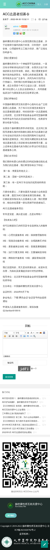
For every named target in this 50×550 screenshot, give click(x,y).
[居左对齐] (9, 336)
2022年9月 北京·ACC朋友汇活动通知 (18, 428)
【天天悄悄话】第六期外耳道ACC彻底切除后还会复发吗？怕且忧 (21, 420)
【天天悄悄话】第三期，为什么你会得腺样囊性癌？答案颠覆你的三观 (21, 417)
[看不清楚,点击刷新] (24, 368)
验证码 (10, 362)
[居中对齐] (13, 336)
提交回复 (9, 376)
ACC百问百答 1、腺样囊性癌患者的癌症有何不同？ (21, 398)
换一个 (34, 368)
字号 (17, 333)
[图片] (40, 332)
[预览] (34, 336)
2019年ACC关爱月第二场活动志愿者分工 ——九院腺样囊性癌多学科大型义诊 (21, 424)
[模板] (24, 336)
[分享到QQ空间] (17, 33)
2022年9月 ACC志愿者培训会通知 (17, 432)
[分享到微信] (24, 33)
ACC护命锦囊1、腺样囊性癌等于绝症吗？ (20, 402)
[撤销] (27, 336)
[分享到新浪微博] (21, 33)
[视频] (44, 332)
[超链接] (37, 332)
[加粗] (28, 332)
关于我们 (11, 515)
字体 (6, 333)
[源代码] (31, 336)
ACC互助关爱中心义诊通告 (14, 409)
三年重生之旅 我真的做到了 (14, 413)
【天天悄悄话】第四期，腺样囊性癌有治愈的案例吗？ (21, 405)
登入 (39, 4)
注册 (46, 4)
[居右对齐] (16, 336)
